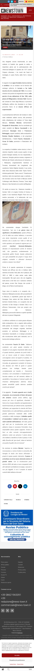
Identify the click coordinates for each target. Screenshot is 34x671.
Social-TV (4, 575)
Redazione (21, 567)
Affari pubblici (5, 565)
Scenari (3, 567)
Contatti (20, 565)
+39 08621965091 (11, 595)
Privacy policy (22, 570)
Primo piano (4, 562)
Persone (3, 570)
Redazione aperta (6, 582)
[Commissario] (17, 526)
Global (3, 577)
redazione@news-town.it (14, 602)
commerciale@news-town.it (16, 605)
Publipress (19, 632)
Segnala (20, 562)
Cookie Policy (13, 664)
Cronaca (3, 572)
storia (6, 503)
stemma (26, 499)
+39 (3, 598)
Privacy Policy (20, 664)
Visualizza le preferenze (17, 660)
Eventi (2, 580)
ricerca (18, 499)
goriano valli (8, 499)
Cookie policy (22, 572)
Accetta (17, 655)
